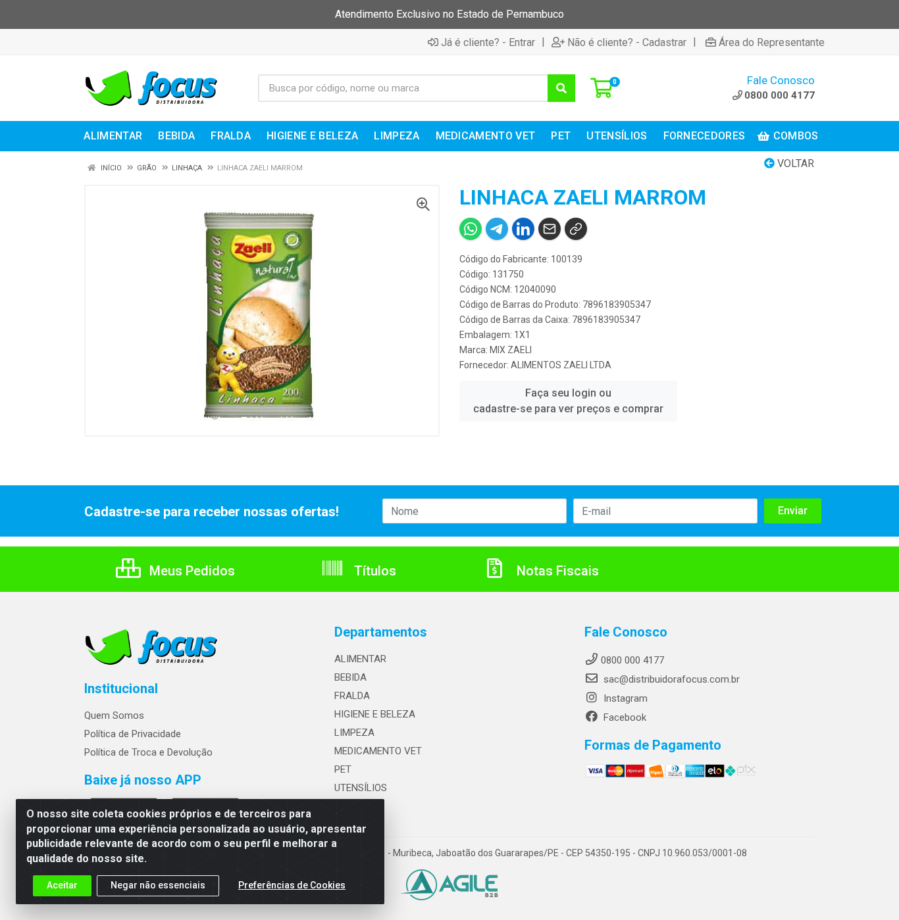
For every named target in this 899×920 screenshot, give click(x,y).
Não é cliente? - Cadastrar (626, 42)
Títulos (373, 571)
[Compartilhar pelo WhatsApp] (470, 229)
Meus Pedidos (190, 571)
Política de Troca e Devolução (148, 752)
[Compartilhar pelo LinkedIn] (523, 229)
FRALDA (352, 696)
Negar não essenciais (158, 885)
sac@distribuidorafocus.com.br (670, 679)
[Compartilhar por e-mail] (549, 229)
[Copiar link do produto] (576, 229)
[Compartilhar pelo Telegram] (497, 229)
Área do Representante (772, 42)
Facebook (623, 717)
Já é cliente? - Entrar (488, 42)
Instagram (624, 698)
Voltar (794, 163)
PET (342, 769)
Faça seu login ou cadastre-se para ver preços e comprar (568, 401)
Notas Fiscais (556, 571)
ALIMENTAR (360, 659)
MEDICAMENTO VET (378, 751)
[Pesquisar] (561, 88)
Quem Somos (114, 715)
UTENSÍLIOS (360, 788)
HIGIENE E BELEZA (374, 714)
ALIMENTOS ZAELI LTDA (561, 365)
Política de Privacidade (132, 734)
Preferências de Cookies (292, 885)
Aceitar (62, 885)
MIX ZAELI (511, 350)
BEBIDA (350, 677)
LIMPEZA (354, 732)
